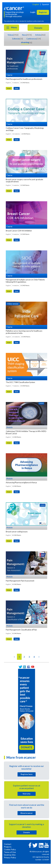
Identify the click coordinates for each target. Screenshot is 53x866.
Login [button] (32, 12)
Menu (14, 27)
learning (25, 42)
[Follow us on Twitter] (20, 667)
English (36, 4)
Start (9, 88)
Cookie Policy (10, 849)
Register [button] (43, 12)
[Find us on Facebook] (28, 667)
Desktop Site (10, 855)
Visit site (26, 794)
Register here (27, 774)
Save (16, 88)
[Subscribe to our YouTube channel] (32, 667)
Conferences (31, 39)
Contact (7, 844)
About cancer (26, 813)
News (24, 35)
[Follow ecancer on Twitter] (35, 845)
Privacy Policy (10, 857)
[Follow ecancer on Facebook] (30, 845)
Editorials (16, 39)
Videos (10, 35)
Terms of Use (10, 852)
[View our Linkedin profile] (24, 667)
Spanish (45, 4)
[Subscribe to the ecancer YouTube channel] (46, 845)
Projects (7, 847)
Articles (38, 35)
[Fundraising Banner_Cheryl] (26, 710)
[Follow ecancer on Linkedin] (41, 845)
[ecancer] (14, 8)
